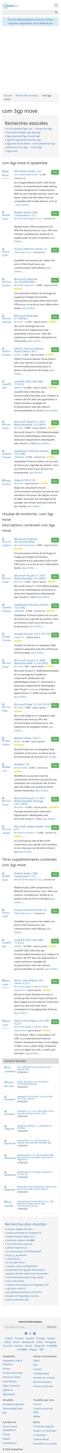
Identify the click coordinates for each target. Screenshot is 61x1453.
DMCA (36, 1360)
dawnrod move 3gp (17, 147)
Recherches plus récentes (26, 1224)
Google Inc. (19, 637)
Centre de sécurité (43, 1386)
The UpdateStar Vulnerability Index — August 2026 (35, 1068)
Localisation (39, 1435)
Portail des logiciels (43, 1426)
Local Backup (10, 1381)
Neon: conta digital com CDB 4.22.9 (31, 1022)
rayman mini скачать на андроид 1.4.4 (27, 1284)
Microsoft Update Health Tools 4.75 (32, 828)
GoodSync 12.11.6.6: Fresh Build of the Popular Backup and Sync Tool (35, 1112)
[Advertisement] (30, 59)
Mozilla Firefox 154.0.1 (27, 738)
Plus (55, 172)
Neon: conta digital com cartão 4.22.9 (28, 982)
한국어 (16, 1342)
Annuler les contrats (44, 1377)
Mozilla (17, 741)
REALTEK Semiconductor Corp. (28, 218)
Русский (7, 1345)
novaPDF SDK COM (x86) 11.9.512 (28, 383)
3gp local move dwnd (18, 143)
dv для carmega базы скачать (23, 1295)
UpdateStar (19, 457)
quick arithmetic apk (18, 1299)
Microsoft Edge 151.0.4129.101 (32, 704)
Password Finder (12, 1377)
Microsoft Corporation (24, 285)
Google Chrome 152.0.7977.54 (32, 634)
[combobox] (27, 12)
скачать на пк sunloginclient (22, 1266)
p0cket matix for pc (17, 1247)
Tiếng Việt (39, 1345)
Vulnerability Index (13, 1408)
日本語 (7, 1342)
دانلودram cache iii (16, 1288)
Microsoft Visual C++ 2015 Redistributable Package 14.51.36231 (29, 801)
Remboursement (42, 1382)
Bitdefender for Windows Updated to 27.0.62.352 (34, 1173)
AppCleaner (9, 1394)
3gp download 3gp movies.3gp (23, 136)
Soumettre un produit (45, 1443)
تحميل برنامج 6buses (17, 1255)
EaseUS (17, 354)
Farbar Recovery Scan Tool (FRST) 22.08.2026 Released (32, 1082)
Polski (39, 1342)
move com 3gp (44, 128)
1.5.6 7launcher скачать (19, 1244)
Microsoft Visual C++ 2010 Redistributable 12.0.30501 (30, 423)
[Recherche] (56, 12)
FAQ (35, 1364)
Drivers (6, 1368)
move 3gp (36, 147)
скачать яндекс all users (20, 1229)
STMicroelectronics (23, 252)
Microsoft (18, 321)
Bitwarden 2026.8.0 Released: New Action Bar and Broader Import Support (37, 1187)
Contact (37, 1369)
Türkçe (28, 1345)
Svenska (18, 1345)
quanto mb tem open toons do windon (27, 1273)
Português (50, 1342)
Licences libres (41, 1439)
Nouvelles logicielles (13, 1404)
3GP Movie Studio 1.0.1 (28, 171)
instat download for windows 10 (24, 1232)
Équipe (6, 1438)
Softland (18, 387)
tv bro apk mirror (16, 1262)
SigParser (8, 1390)
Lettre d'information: (31, 1321)
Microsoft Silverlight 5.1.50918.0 (26, 317)
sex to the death (15, 1281)
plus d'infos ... (23, 204)
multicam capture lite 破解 (21, 1240)
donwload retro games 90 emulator (26, 1269)
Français (40, 1338)
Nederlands (28, 1342)
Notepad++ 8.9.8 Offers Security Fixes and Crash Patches (35, 1097)
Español (30, 1338)
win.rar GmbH (20, 767)
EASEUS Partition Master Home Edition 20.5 (29, 350)
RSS (5, 1412)
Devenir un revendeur (45, 1430)
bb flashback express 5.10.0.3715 (24, 1292)
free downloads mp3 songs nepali (25, 1277)
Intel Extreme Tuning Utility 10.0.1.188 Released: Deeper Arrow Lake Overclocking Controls (35, 1203)
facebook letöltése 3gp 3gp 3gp (24, 132)
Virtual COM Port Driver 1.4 (30, 249)
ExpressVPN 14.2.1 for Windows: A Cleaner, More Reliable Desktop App (34, 1141)
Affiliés (36, 1416)
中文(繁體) (22, 1349)
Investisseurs (10, 1443)
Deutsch (19, 1338)
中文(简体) (52, 1345)
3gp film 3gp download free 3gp (24, 139)
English (9, 1338)
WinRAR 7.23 (21, 764)
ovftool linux (13, 1258)
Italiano (51, 1338)
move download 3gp (44, 143)
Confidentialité (41, 1373)
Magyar (33, 1349)
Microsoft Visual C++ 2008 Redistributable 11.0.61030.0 (31, 662)
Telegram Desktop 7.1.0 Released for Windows (34, 1126)
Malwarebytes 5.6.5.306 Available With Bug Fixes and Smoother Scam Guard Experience (35, 1157)
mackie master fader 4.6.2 (20, 1236)
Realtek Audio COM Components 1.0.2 (25, 214)
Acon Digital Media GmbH (26, 174)
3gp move (12, 151)
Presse (6, 1434)
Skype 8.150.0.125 (24, 480)
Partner (37, 1404)
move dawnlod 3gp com (19, 128)
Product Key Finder (13, 1373)
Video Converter (11, 1385)
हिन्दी (41, 1349)
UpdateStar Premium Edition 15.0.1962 (31, 452)
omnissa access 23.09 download (24, 1251)
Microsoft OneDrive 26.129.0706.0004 (25, 280)
